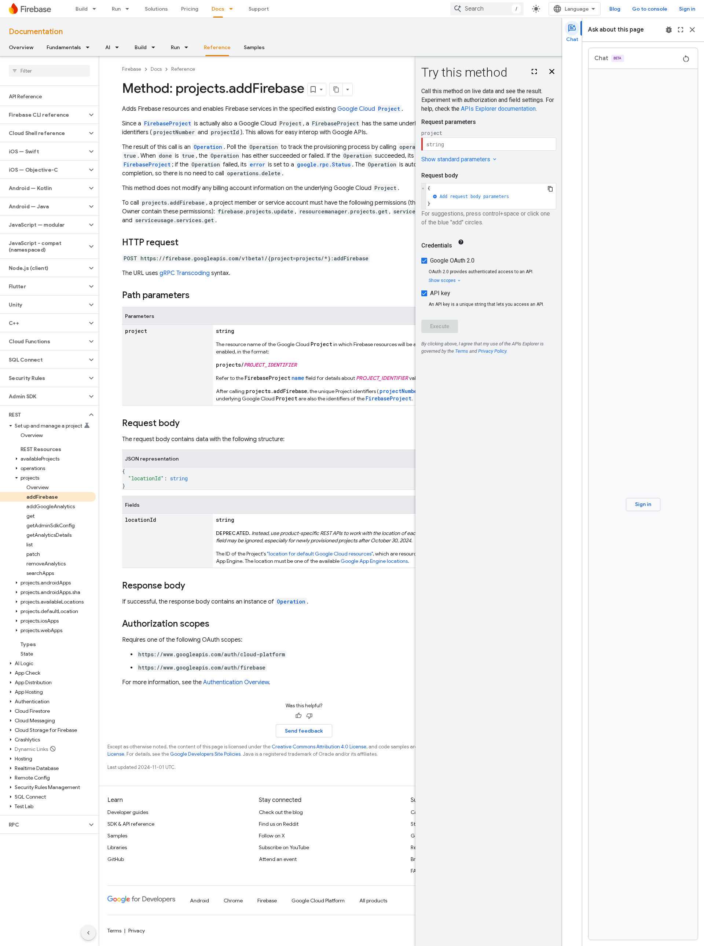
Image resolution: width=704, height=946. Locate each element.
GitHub (115, 859)
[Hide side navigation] (88, 932)
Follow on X (272, 835)
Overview (21, 47)
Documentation (36, 31)
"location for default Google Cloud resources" (320, 553)
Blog (614, 9)
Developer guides (127, 812)
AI (107, 47)
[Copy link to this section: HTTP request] (186, 243)
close (692, 29)
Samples (254, 47)
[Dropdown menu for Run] (129, 9)
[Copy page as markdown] (336, 89)
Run (116, 9)
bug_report (668, 29)
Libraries (117, 847)
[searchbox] (49, 71)
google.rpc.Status (324, 164)
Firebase (131, 69)
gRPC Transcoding (185, 273)
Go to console (649, 9)
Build (82, 9)
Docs (218, 9)
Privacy (136, 931)
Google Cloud (368, 109)
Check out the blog (281, 812)
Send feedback (304, 730)
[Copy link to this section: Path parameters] (197, 296)
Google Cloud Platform (318, 900)
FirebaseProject (167, 123)
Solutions (156, 9)
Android (199, 900)
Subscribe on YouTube (284, 847)
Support (259, 9)
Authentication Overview (236, 682)
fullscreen (680, 29)
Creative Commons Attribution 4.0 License (319, 747)
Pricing (189, 9)
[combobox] (487, 8)
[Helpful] (298, 715)
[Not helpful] (309, 715)
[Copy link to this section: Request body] (187, 423)
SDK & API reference (130, 824)
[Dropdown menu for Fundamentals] (90, 47)
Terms (114, 931)
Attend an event (278, 859)
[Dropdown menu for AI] (119, 47)
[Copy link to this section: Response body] (192, 586)
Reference (217, 47)
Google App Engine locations (374, 561)
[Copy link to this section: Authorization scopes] (216, 624)
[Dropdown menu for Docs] (233, 9)
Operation (291, 601)
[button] (43, 115)
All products (373, 900)
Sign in (687, 9)
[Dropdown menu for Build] (96, 9)
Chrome (233, 900)
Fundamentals (64, 47)
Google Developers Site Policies (205, 754)
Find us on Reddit (278, 824)
